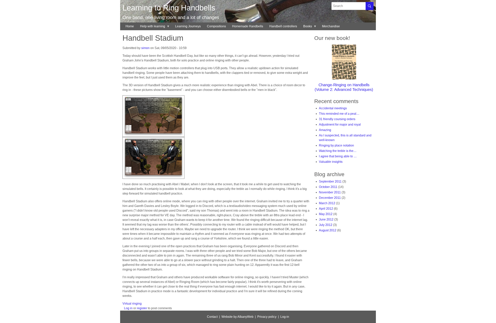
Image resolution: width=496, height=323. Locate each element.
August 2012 (327, 230)
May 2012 (325, 214)
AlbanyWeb (245, 316)
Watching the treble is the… (337, 150)
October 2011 (328, 187)
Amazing (325, 130)
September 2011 (330, 181)
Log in (128, 308)
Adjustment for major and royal (340, 124)
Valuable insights (331, 161)
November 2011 (330, 192)
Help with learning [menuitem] (151, 27)
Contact (212, 316)
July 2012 (325, 225)
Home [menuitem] (130, 26)
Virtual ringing (132, 303)
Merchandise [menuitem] (331, 26)
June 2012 (326, 219)
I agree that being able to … (338, 156)
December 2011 (330, 197)
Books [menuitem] (306, 27)
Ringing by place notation (336, 145)
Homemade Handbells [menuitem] (247, 26)
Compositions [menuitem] (216, 26)
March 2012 (327, 203)
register (142, 308)
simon (145, 48)
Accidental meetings (333, 108)
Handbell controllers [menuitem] (283, 26)
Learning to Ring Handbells (168, 7)
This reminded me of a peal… (339, 113)
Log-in (284, 316)
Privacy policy (266, 316)
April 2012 (326, 208)
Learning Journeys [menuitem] (188, 26)
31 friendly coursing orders (337, 119)
